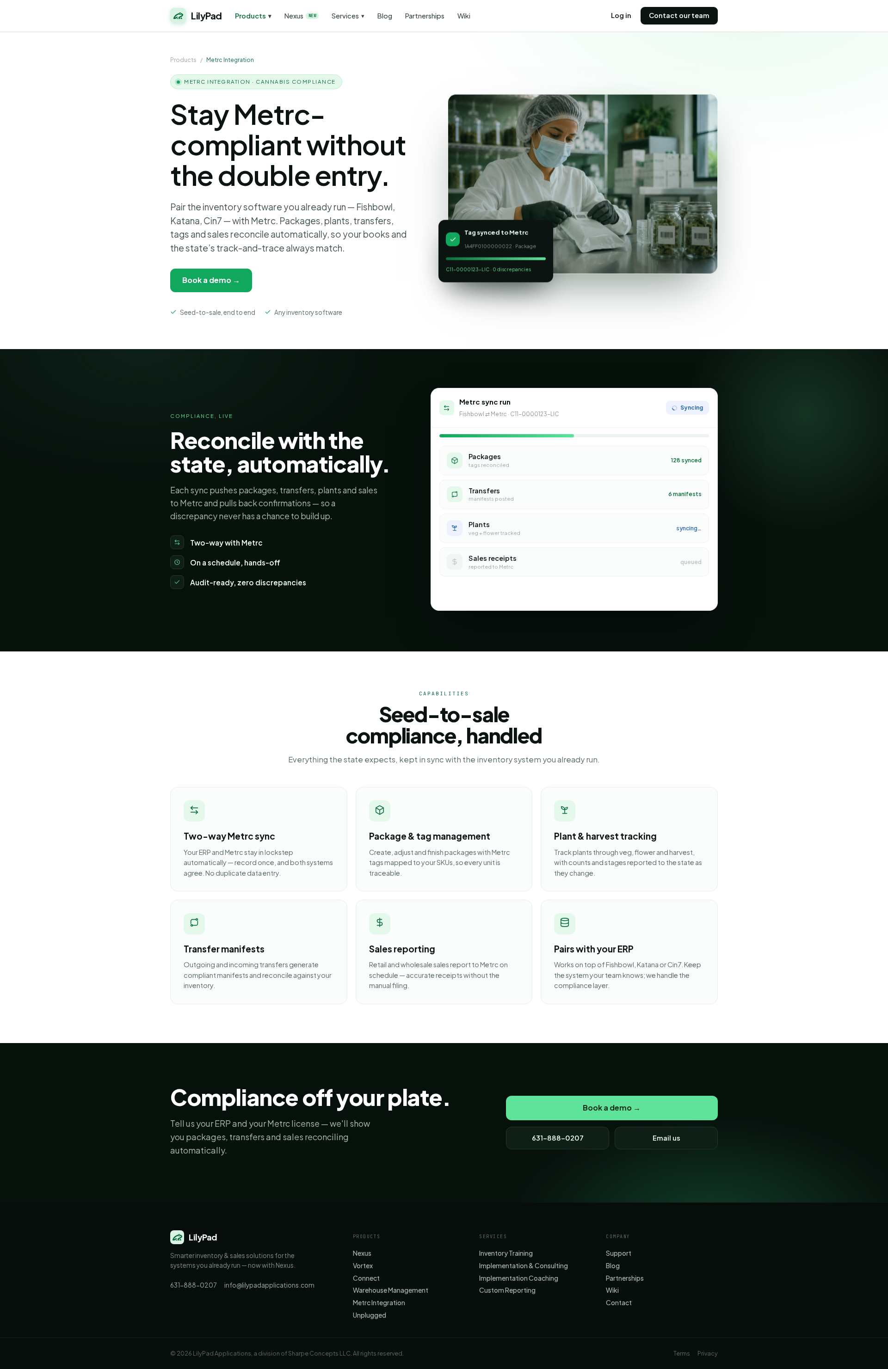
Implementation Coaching (518, 1278)
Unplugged (369, 1315)
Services (348, 15)
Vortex (363, 1266)
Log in (621, 15)
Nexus (300, 15)
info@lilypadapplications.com (269, 1285)
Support (618, 1253)
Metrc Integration (379, 1303)
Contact (619, 1303)
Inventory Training (506, 1253)
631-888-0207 (558, 1138)
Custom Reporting (507, 1290)
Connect (366, 1278)
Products (253, 15)
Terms (681, 1353)
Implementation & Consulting (523, 1266)
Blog (384, 15)
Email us (666, 1138)
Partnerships (424, 15)
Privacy (707, 1353)
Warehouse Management (390, 1290)
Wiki (463, 15)
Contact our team (679, 15)
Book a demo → (211, 280)
